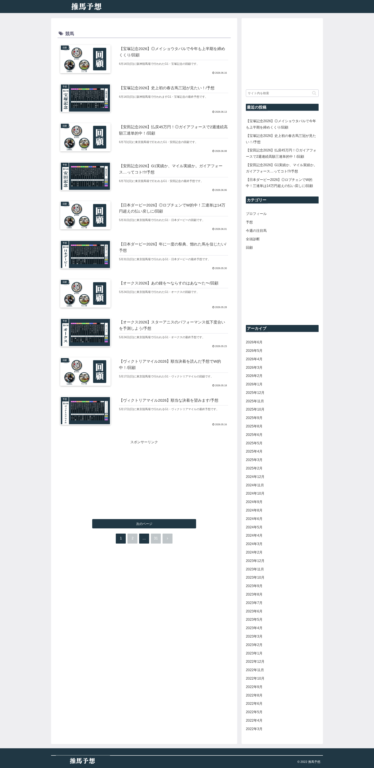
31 (156, 538)
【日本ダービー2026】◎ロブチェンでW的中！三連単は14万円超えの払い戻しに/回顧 (279, 183)
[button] (314, 93)
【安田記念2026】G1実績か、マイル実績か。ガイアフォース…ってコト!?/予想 (281, 168)
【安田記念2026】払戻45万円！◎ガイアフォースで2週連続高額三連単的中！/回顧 (281, 153)
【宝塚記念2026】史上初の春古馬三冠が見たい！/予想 (281, 139)
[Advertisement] (144, 475)
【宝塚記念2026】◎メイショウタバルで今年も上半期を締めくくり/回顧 (281, 124)
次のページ (144, 524)
